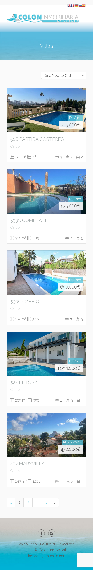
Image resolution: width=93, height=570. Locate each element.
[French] (73, 5)
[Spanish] (84, 5)
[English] (69, 5)
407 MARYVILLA (27, 464)
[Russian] (80, 5)
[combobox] (63, 75)
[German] (76, 5)
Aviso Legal (28, 544)
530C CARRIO (24, 301)
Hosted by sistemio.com (46, 556)
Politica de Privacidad (57, 544)
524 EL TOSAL (25, 382)
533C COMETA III (28, 220)
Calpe (15, 146)
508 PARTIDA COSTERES (37, 139)
